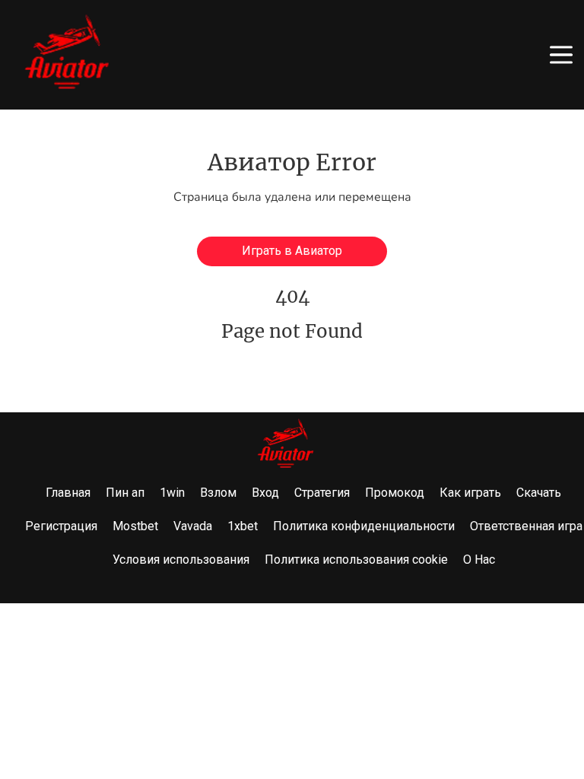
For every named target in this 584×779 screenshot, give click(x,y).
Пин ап (125, 492)
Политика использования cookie (356, 559)
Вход (265, 492)
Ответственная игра (526, 526)
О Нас (479, 559)
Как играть (470, 492)
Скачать (538, 492)
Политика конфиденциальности (364, 526)
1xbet (242, 526)
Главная (68, 492)
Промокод (394, 492)
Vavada (192, 526)
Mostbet (135, 526)
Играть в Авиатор (292, 250)
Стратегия (322, 492)
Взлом (218, 492)
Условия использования (181, 559)
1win (172, 492)
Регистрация (61, 526)
